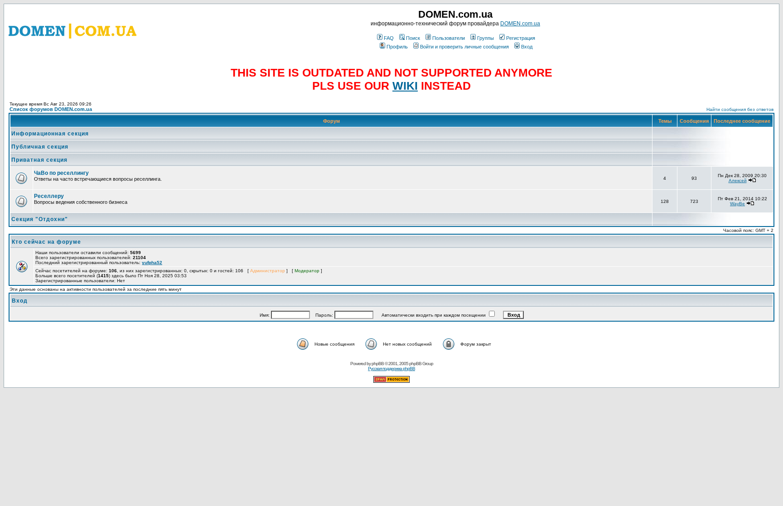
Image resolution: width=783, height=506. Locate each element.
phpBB (378, 363)
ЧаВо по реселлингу (61, 173)
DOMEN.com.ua (520, 23)
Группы (485, 38)
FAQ (389, 38)
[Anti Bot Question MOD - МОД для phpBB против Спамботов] (391, 381)
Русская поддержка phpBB (391, 368)
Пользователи (448, 38)
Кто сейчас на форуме (46, 242)
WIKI (405, 85)
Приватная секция (39, 160)
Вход (526, 46)
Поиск (413, 38)
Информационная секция (50, 133)
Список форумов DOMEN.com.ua (51, 109)
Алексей (738, 180)
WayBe (737, 203)
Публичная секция (39, 147)
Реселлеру (49, 196)
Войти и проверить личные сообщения (464, 46)
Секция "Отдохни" (39, 219)
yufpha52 (152, 262)
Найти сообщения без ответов (739, 109)
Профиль (397, 46)
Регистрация (520, 38)
